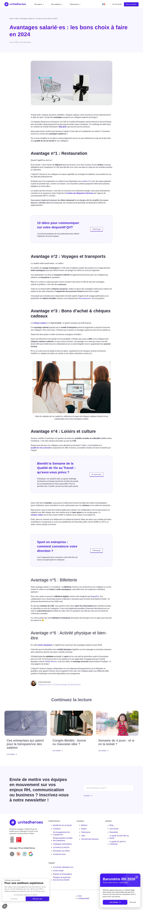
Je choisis (14, 899)
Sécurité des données (90, 839)
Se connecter (117, 4)
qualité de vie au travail (40, 448)
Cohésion (57, 829)
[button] (4, 906)
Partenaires (85, 832)
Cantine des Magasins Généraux (80, 193)
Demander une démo (61, 851)
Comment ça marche (61, 847)
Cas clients (114, 829)
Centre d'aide (58, 871)
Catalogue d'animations (62, 844)
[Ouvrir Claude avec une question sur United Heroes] (18, 854)
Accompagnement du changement (61, 833)
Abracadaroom (84, 298)
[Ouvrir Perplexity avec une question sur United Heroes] (24, 854)
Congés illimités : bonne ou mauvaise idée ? (69, 742)
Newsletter (114, 832)
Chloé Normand (44, 682)
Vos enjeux (38, 4)
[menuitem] (63, 825)
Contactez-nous (59, 854)
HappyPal (95, 596)
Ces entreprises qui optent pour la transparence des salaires (25, 744)
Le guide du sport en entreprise (118, 843)
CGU (80, 896)
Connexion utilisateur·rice (63, 867)
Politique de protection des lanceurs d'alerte (62, 878)
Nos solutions (56, 4)
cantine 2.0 (86, 181)
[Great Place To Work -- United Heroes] (18, 839)
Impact (83, 829)
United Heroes (51, 661)
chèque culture (37, 515)
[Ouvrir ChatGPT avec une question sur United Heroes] (12, 854)
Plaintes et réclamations (62, 874)
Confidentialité (83, 898)
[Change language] (104, 4)
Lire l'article (11, 754)
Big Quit (62, 127)
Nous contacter (131, 4)
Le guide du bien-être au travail (119, 837)
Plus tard (133, 902)
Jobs (83, 836)
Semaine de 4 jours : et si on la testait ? (116, 742)
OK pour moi (37, 899)
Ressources (74, 4)
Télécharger (96, 229)
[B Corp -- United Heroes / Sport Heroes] (12, 839)
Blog (111, 825)
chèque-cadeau (39, 323)
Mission (84, 825)
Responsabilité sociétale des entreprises (63, 839)
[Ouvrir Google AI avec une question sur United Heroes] (30, 854)
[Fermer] (137, 877)
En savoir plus (97, 474)
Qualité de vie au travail (62, 825)
